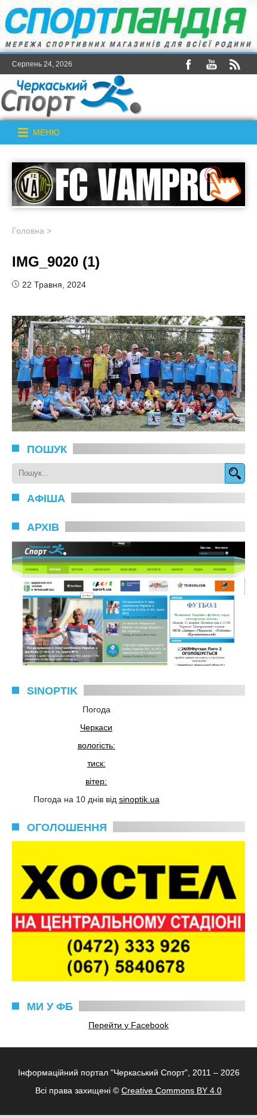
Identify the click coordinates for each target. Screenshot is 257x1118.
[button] (46, 132)
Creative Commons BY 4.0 (171, 1090)
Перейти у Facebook (128, 1025)
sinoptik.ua (139, 799)
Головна (28, 230)
